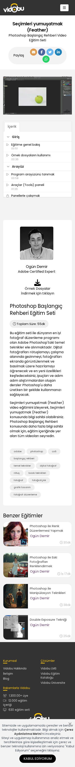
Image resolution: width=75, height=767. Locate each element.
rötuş (17, 473)
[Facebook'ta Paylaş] (41, 52)
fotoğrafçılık (39, 480)
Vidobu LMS (48, 669)
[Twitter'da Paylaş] (50, 52)
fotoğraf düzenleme (25, 494)
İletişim (8, 674)
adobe (17, 451)
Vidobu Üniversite (53, 683)
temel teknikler (22, 465)
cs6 (54, 451)
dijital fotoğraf (48, 465)
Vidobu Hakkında (14, 669)
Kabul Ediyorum (38, 758)
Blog (6, 679)
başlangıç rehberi (24, 458)
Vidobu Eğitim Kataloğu (50, 676)
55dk (31, 324)
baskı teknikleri (37, 473)
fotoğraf (18, 480)
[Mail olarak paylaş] (33, 52)
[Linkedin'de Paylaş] (58, 52)
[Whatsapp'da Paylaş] (46, 59)
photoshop (36, 451)
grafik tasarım (22, 487)
